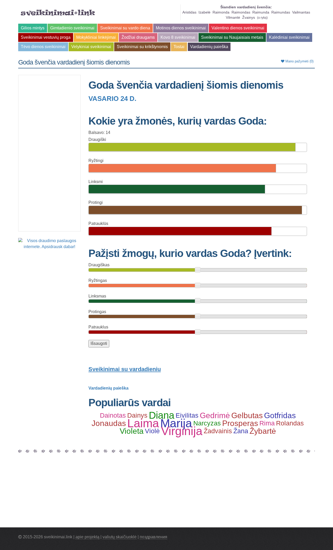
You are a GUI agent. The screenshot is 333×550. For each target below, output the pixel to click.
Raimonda (221, 12)
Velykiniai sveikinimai (91, 46)
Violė (152, 431)
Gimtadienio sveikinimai (72, 28)
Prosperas (240, 423)
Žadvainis (218, 431)
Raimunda (260, 12)
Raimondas (241, 12)
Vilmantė (233, 17)
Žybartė (262, 431)
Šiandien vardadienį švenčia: (246, 7)
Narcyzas (207, 423)
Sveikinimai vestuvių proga (46, 37)
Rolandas (290, 423)
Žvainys (248, 17)
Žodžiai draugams (138, 37)
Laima (143, 423)
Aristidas (189, 12)
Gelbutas (247, 415)
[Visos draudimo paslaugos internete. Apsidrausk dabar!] (49, 243)
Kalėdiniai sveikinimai (289, 37)
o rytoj (262, 18)
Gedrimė (215, 415)
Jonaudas (109, 423)
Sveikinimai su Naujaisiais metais (232, 37)
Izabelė (204, 12)
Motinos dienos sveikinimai (181, 28)
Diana (161, 415)
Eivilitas (187, 415)
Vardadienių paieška (209, 46)
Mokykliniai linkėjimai (96, 37)
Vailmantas (301, 12)
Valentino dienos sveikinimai (238, 28)
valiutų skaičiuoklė (120, 537)
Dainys (137, 415)
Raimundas (280, 12)
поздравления (153, 537)
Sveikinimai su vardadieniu (124, 369)
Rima (267, 423)
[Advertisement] (49, 153)
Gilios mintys (32, 28)
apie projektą (87, 537)
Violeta (132, 431)
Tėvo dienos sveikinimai (43, 46)
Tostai (179, 46)
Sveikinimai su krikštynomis (142, 46)
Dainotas (113, 415)
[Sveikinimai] (58, 13)
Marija (176, 423)
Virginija (181, 431)
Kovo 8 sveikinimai (178, 37)
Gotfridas (280, 415)
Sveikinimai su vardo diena (125, 28)
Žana (240, 431)
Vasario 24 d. (112, 98)
